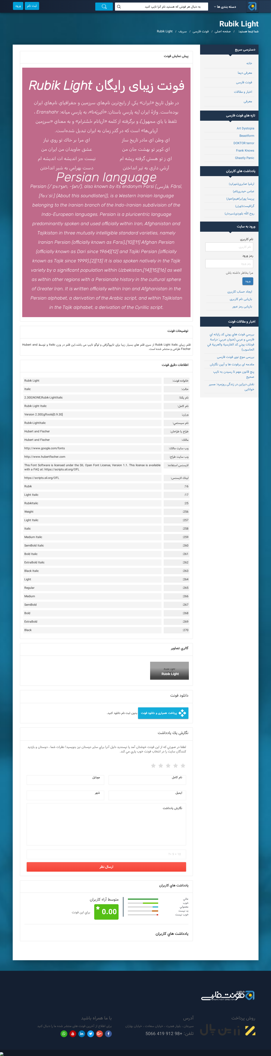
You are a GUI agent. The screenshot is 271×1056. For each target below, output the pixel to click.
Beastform (246, 135)
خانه (249, 63)
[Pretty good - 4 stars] (160, 764)
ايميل (179, 793)
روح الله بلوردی (239, 213)
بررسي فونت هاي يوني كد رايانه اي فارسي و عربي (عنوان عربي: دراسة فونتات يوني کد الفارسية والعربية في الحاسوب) (230, 342)
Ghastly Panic (244, 158)
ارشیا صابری (241, 183)
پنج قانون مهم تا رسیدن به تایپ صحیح (233, 374)
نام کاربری (246, 239)
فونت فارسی (244, 82)
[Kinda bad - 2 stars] (175, 764)
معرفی (248, 101)
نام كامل (177, 777)
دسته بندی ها (226, 7)
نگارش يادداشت (172, 808)
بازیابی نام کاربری (241, 299)
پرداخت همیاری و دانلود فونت (164, 713)
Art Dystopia (245, 128)
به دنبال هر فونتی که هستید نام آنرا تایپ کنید (172, 7)
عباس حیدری (243, 191)
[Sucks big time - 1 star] (182, 764)
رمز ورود (247, 255)
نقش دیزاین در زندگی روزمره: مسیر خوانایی (231, 387)
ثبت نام (32, 5)
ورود (18, 5)
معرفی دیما (245, 72)
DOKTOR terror (244, 143)
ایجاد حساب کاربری (239, 291)
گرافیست (244, 206)
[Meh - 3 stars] (167, 764)
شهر (97, 793)
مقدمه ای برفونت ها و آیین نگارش (232, 364)
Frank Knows (245, 150)
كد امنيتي (177, 849)
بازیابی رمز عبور (242, 306)
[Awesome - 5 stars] (152, 764)
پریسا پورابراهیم (240, 198)
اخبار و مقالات (243, 92)
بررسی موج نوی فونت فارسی (235, 357)
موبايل (96, 777)
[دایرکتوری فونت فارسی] (252, 6)
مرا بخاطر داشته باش (239, 273)
